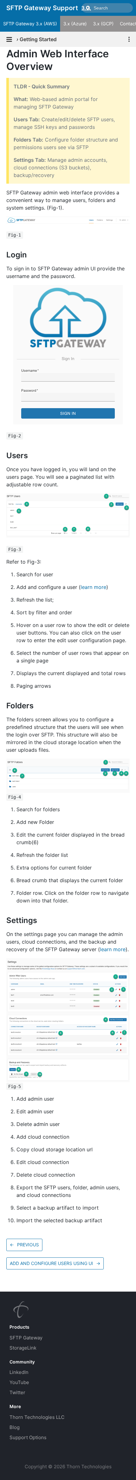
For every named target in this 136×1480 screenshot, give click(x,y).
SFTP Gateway (25, 1338)
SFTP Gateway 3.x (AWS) (30, 23)
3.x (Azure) (75, 23)
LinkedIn (18, 1372)
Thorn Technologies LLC (37, 1417)
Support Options (27, 1437)
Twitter (17, 1392)
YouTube (19, 1382)
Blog (14, 1427)
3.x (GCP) (103, 23)
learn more (93, 587)
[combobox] (107, 8)
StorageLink (22, 1348)
